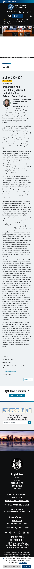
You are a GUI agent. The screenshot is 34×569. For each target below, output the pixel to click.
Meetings (17, 480)
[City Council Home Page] (17, 464)
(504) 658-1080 (17, 497)
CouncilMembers (17, 483)
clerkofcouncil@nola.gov (17, 523)
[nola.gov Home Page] (9, 1)
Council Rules (17, 486)
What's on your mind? (17, 395)
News (12, 20)
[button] (1, 27)
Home (5, 20)
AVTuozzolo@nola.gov (9, 371)
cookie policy (23, 562)
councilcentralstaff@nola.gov (17, 500)
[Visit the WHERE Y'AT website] (17, 411)
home (9, 16)
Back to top (27, 379)
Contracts (17, 489)
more (16, 16)
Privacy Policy (25, 556)
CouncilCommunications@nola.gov (17, 511)
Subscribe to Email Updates (17, 548)
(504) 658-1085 (17, 520)
